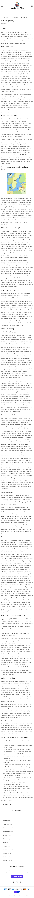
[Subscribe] (26, 871)
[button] (2, 6)
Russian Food (7, 853)
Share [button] (4, 28)
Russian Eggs (6, 838)
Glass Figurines (7, 824)
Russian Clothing (8, 846)
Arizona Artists (7, 860)
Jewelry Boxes (7, 835)
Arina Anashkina (6, 804)
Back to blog (18, 811)
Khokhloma (6, 842)
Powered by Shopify (23, 895)
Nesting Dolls (7, 820)
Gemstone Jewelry (8, 828)
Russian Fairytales (8, 849)
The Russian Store (14, 895)
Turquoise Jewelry (8, 831)
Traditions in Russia (8, 857)
